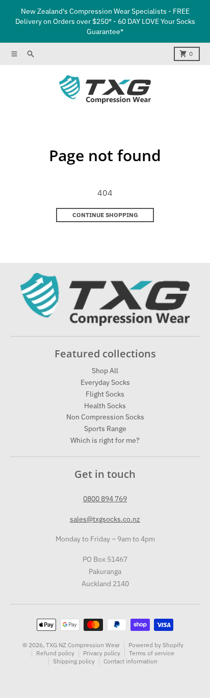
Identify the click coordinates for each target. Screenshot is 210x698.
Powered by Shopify (155, 645)
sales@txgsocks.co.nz (105, 519)
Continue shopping (105, 215)
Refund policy (55, 653)
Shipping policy (74, 661)
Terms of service (151, 653)
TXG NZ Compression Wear (83, 645)
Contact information (130, 661)
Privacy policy (101, 653)
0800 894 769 (105, 498)
